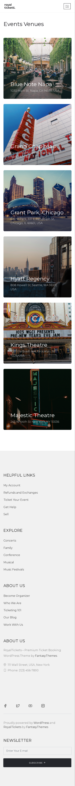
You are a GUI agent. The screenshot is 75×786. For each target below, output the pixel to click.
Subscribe (36, 762)
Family (8, 548)
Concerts (9, 540)
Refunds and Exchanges (20, 492)
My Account (11, 485)
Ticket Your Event (16, 499)
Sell (6, 514)
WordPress (41, 722)
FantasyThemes (46, 655)
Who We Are (12, 603)
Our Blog (10, 617)
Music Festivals (13, 569)
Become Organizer (16, 595)
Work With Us (13, 624)
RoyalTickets (12, 727)
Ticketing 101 (12, 610)
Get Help (9, 507)
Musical (8, 562)
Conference (11, 555)
